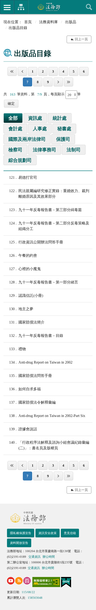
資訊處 (35, 118)
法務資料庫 (48, 22)
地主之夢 (21, 309)
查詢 (89, 7)
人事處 (40, 128)
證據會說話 (23, 429)
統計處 (60, 118)
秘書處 (64, 128)
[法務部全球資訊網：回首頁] (48, 6)
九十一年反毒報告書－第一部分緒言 (43, 282)
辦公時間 (49, 556)
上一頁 (22, 71)
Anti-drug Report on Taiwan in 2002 (40, 362)
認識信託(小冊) (26, 296)
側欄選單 (7, 7)
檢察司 (15, 149)
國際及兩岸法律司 (27, 139)
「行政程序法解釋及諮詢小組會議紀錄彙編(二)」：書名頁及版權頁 (49, 445)
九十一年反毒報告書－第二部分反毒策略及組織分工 (49, 226)
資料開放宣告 (19, 543)
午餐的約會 (23, 255)
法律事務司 (44, 149)
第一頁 (12, 71)
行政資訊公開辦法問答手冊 (36, 242)
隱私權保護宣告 (20, 533)
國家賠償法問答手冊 (30, 376)
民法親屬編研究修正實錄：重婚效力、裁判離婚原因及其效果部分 (49, 193)
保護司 (63, 139)
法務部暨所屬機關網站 (21, 7)
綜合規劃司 (20, 160)
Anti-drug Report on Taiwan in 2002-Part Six (47, 416)
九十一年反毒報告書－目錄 (36, 336)
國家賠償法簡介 (27, 322)
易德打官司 (23, 177)
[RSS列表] (19, 580)
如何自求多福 (25, 389)
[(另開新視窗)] (10, 580)
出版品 (70, 22)
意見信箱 (70, 533)
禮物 (17, 349)
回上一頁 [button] (81, 39)
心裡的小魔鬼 (25, 269)
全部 (13, 118)
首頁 (28, 22)
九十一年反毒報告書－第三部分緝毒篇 (45, 210)
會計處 (15, 128)
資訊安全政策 (47, 533)
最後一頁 (68, 82)
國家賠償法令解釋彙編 (32, 402)
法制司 (74, 149)
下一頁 (58, 82)
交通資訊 (34, 556)
